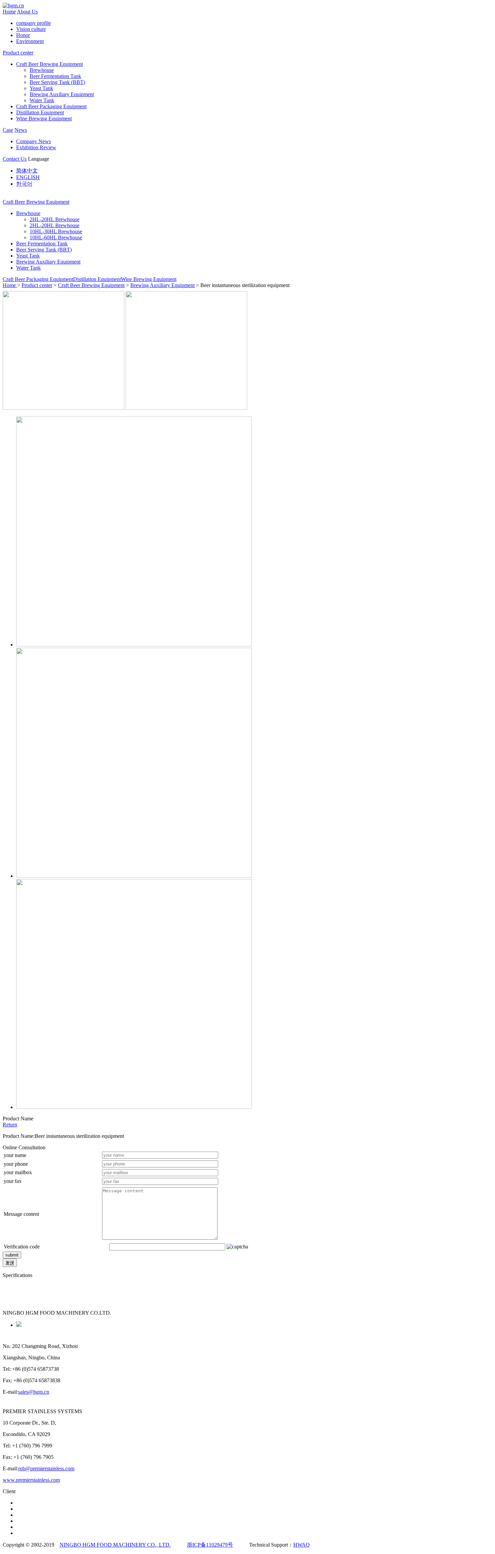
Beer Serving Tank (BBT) (57, 82)
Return (10, 1124)
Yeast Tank (41, 88)
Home (9, 11)
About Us (27, 11)
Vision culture (31, 29)
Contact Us (15, 159)
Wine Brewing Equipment (44, 118)
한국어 (24, 184)
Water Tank (42, 100)
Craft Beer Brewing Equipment (49, 64)
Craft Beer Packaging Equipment (51, 106)
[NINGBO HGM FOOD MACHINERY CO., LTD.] (13, 5)
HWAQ (301, 1545)
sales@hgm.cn (33, 1392)
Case (8, 130)
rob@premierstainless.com (46, 1468)
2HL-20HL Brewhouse (54, 219)
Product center (18, 52)
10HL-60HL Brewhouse (56, 237)
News (20, 130)
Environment (30, 41)
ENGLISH (28, 177)
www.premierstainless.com (31, 1480)
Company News (33, 141)
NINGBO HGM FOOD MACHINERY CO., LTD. (115, 1545)
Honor (23, 35)
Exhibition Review (36, 147)
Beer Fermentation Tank (55, 76)
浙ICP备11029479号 (210, 1545)
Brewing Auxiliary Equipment (62, 94)
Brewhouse (42, 70)
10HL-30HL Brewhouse (56, 231)
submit (12, 1255)
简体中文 (27, 170)
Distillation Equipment (40, 112)
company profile (33, 23)
